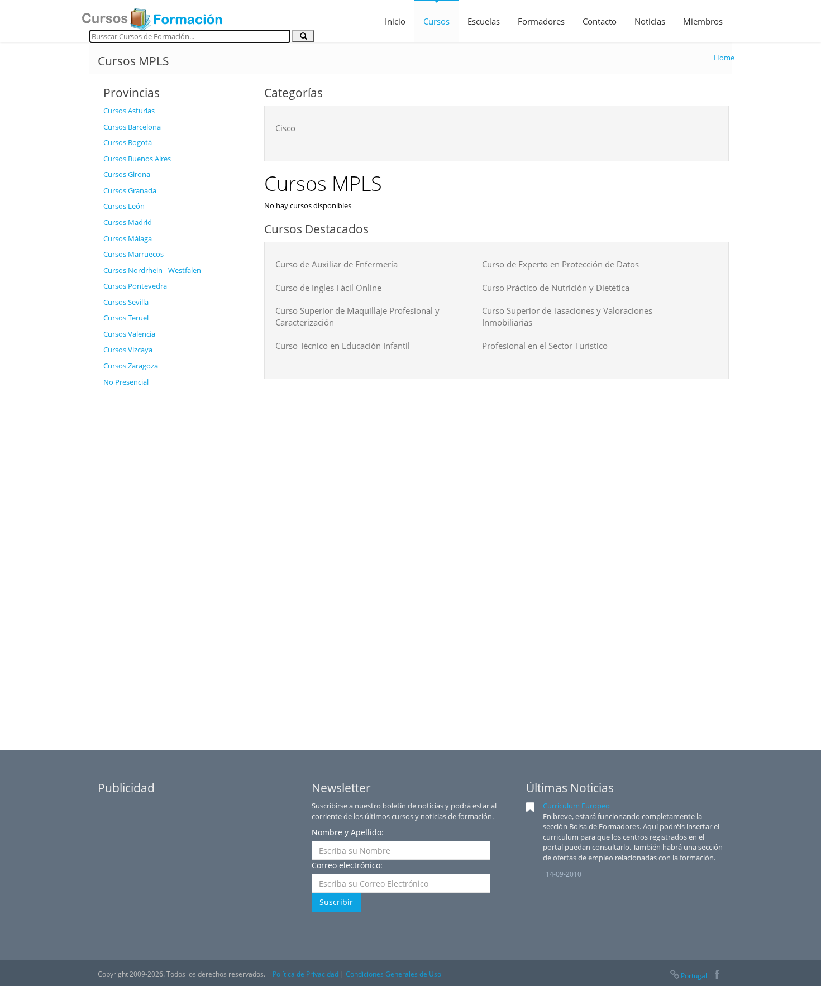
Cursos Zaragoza (130, 366)
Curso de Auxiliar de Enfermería (336, 264)
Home (724, 57)
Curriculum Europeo (576, 806)
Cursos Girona (126, 174)
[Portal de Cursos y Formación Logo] (152, 15)
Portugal (694, 975)
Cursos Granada (129, 190)
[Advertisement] (175, 560)
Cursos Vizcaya (127, 349)
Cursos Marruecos (133, 254)
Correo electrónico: (347, 865)
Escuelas (483, 21)
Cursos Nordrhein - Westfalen (152, 270)
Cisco (285, 127)
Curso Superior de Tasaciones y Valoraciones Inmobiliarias (567, 316)
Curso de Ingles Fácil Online (328, 287)
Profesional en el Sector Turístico (545, 345)
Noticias (649, 21)
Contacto (600, 21)
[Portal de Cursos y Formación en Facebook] (716, 975)
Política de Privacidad (305, 974)
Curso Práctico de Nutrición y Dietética (555, 287)
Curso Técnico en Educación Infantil (342, 345)
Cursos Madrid (127, 222)
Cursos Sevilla (126, 302)
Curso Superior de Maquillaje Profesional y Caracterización (357, 316)
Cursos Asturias (129, 111)
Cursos (436, 21)
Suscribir (336, 902)
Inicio (395, 21)
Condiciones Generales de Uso (393, 974)
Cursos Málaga (127, 238)
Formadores (541, 21)
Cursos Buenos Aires (137, 159)
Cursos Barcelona (132, 127)
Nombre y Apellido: (348, 832)
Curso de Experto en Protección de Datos (560, 264)
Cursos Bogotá (127, 142)
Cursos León (124, 206)
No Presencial (126, 382)
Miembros (703, 21)
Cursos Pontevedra (135, 286)
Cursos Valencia (129, 334)
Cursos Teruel (126, 318)
